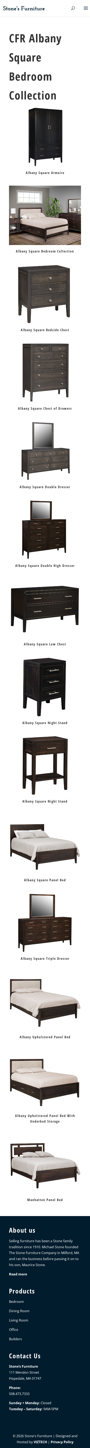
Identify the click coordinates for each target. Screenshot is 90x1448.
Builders (15, 1339)
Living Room (18, 1320)
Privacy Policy (62, 1442)
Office (13, 1329)
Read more (18, 1274)
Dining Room (19, 1311)
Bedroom (16, 1301)
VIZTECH (40, 1442)
